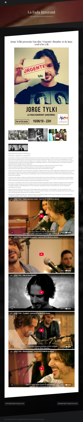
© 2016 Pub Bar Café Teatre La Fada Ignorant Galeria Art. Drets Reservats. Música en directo (24, 419)
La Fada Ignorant (41, 11)
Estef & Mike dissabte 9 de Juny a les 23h (15, 403)
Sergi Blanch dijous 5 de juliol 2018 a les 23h (67, 403)
